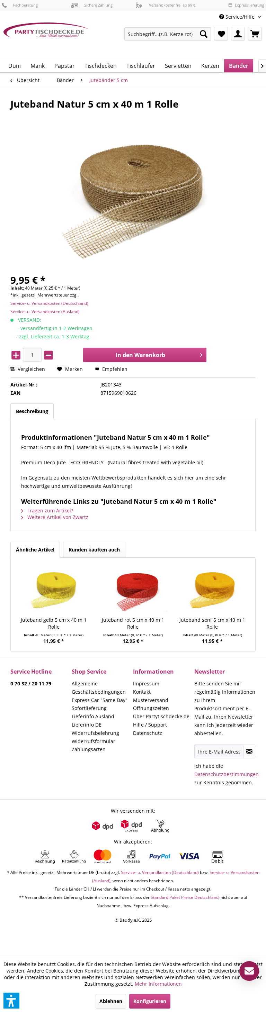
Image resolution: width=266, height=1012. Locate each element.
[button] (11, 1001)
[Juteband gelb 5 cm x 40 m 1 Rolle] (54, 589)
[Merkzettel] (221, 34)
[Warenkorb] (255, 34)
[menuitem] (240, 16)
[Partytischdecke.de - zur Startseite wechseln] (46, 38)
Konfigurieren (149, 1001)
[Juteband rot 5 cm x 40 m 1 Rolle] (133, 589)
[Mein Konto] (238, 34)
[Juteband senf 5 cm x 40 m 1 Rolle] (212, 589)
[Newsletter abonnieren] (249, 751)
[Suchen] (203, 34)
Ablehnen (110, 1001)
